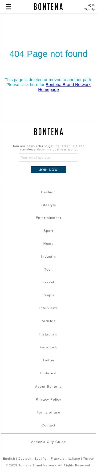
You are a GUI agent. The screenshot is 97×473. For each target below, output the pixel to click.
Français (58, 458)
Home (48, 243)
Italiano (74, 458)
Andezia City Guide (48, 442)
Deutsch (25, 458)
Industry (48, 256)
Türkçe (88, 458)
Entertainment (48, 218)
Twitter (48, 360)
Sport (48, 231)
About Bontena (48, 386)
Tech (48, 269)
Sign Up (89, 9)
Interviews (48, 308)
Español (41, 458)
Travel (48, 282)
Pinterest (48, 373)
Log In (91, 5)
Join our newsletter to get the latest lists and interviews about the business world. (48, 148)
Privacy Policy (48, 399)
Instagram (48, 334)
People (48, 295)
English (9, 458)
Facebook (48, 347)
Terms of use (48, 412)
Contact (48, 425)
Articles (48, 321)
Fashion (48, 192)
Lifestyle (48, 205)
